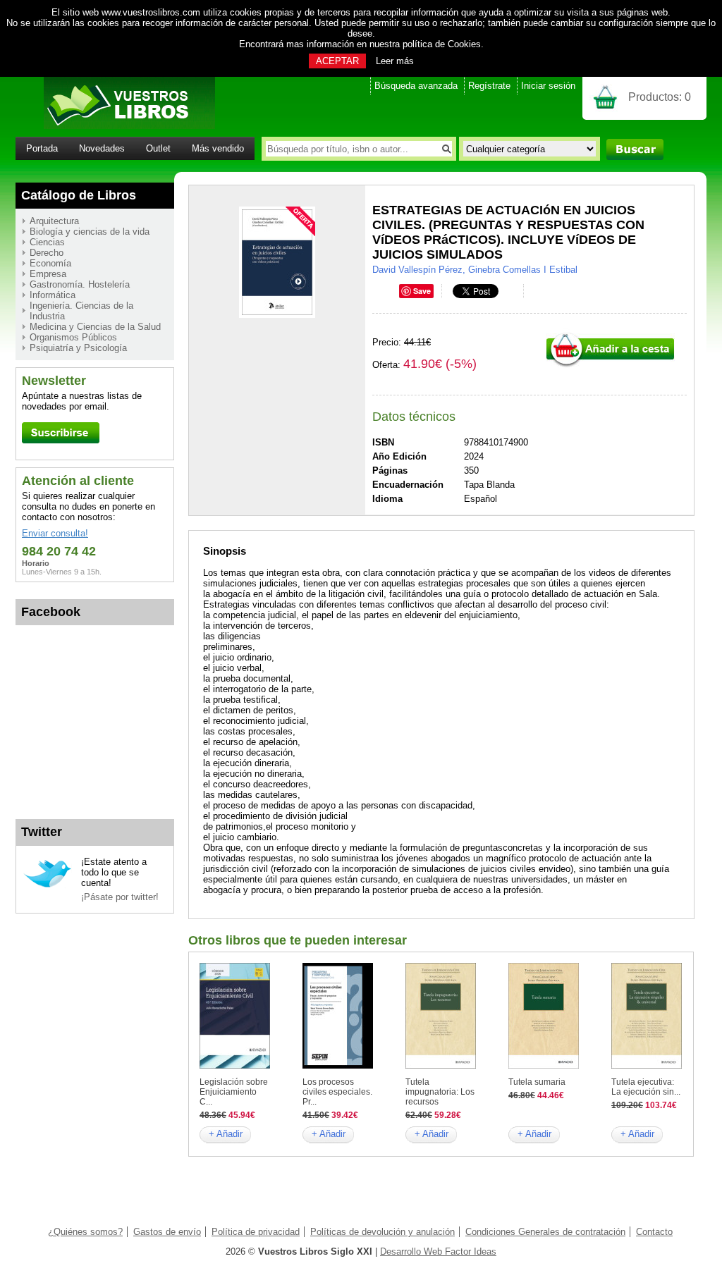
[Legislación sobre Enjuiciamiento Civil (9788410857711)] (235, 1065)
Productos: (659, 97)
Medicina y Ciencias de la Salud (95, 326)
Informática (52, 295)
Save (422, 290)
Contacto (654, 1231)
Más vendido (218, 148)
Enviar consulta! (55, 533)
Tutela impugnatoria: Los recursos (440, 1092)
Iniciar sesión (548, 85)
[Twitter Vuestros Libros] (47, 885)
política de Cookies (442, 44)
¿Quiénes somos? (85, 1231)
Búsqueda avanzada (416, 85)
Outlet (158, 148)
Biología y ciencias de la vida (89, 231)
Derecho (46, 252)
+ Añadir (226, 1134)
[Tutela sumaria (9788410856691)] (543, 1065)
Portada (42, 148)
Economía (50, 263)
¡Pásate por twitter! (120, 897)
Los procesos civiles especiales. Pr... (337, 1092)
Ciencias (47, 242)
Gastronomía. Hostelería (80, 284)
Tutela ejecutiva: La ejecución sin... (645, 1087)
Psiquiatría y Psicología (78, 348)
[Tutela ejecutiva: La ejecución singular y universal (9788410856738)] (646, 1065)
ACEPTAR (337, 61)
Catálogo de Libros (78, 195)
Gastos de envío (167, 1231)
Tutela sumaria (536, 1082)
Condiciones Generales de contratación (545, 1231)
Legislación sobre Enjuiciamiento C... (234, 1092)
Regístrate (489, 85)
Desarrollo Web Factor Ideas (438, 1251)
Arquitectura (54, 221)
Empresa (48, 274)
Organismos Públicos (73, 337)
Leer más (395, 61)
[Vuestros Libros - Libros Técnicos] (115, 126)
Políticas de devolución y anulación (382, 1231)
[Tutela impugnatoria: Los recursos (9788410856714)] (440, 1065)
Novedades (102, 148)
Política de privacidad (256, 1231)
